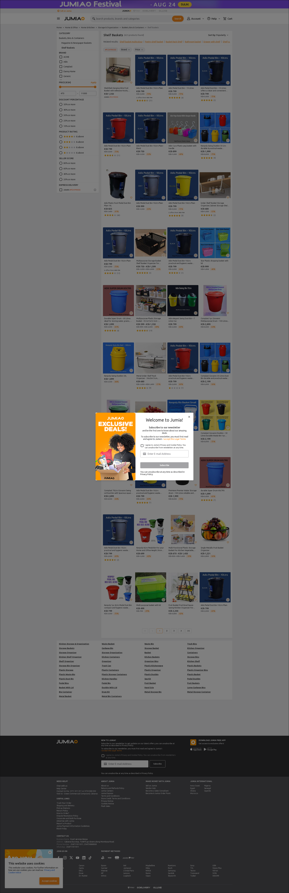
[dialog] (144, 446)
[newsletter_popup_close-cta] (189, 417)
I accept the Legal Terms (174, 439)
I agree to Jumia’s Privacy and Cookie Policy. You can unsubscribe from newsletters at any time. (165, 446)
